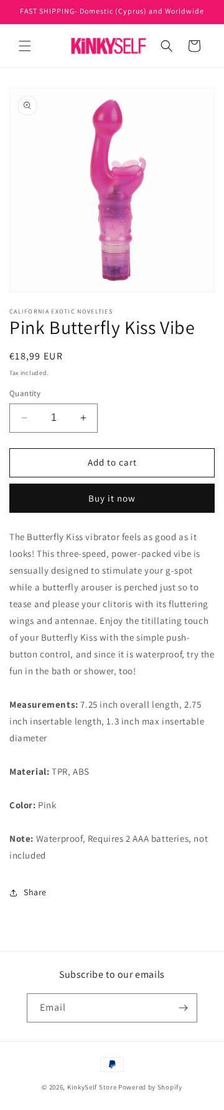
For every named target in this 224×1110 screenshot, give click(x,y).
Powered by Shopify (150, 1087)
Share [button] (35, 892)
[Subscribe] (183, 1007)
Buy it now (112, 498)
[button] (25, 46)
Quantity (24, 393)
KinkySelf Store (92, 1087)
